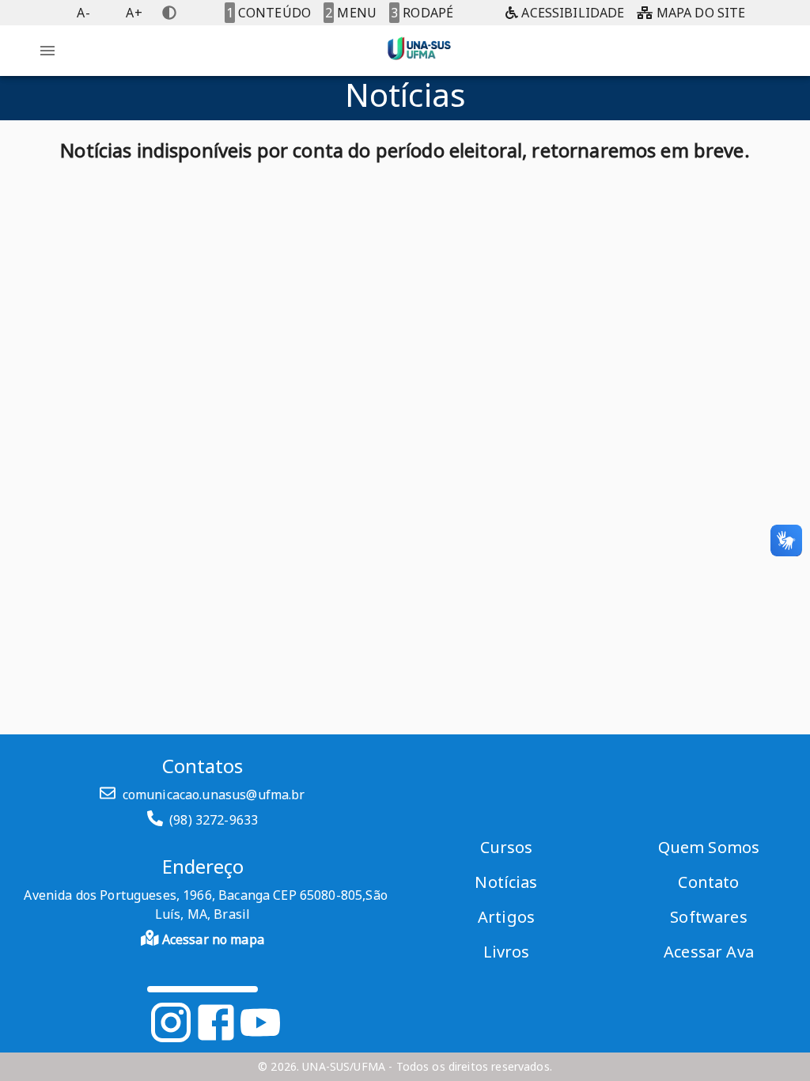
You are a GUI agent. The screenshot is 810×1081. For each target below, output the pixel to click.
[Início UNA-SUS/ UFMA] (419, 63)
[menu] (47, 51)
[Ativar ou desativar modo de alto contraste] (169, 12)
